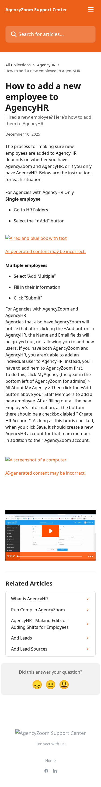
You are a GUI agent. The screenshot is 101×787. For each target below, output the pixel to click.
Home (50, 760)
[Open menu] (91, 9)
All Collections (18, 64)
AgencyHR (46, 64)
